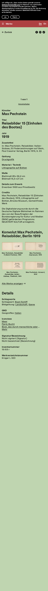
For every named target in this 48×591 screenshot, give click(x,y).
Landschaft (21, 305)
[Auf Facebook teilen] (36, 33)
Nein (15, 17)
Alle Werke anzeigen (12, 284)
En (45, 24)
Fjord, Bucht (8, 324)
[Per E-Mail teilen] (40, 33)
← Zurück (7, 32)
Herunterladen (24, 104)
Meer (4, 322)
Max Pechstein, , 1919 (12, 254)
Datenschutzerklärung (11, 5)
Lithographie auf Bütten (14, 168)
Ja (5, 17)
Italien (18, 313)
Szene (32, 305)
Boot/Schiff (21, 302)
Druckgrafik (8, 160)
